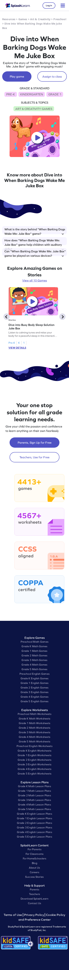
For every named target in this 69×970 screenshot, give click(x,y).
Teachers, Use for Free (34, 457)
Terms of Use (13, 915)
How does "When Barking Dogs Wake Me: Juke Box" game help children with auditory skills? (33, 242)
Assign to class (52, 76)
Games (22, 19)
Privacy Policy (34, 915)
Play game (17, 76)
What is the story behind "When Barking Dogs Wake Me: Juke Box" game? (34, 231)
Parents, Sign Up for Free (35, 442)
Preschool (59, 19)
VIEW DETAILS (17, 347)
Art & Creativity (40, 19)
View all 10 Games (34, 280)
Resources (8, 19)
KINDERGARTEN (31, 94)
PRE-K (10, 94)
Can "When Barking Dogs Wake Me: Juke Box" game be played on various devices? (35, 253)
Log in (49, 5)
